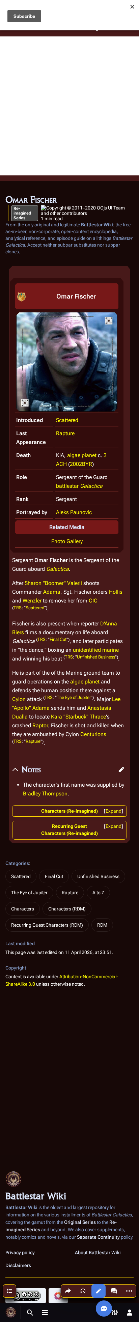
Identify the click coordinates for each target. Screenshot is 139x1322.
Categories (17, 863)
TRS (17, 607)
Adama (51, 592)
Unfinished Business (96, 656)
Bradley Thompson (45, 793)
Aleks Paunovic (74, 512)
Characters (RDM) (67, 908)
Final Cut (58, 639)
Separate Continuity (98, 1237)
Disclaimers (18, 1265)
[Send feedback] (104, 1308)
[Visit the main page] (11, 1312)
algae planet (81, 455)
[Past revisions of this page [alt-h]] (83, 1291)
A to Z (98, 892)
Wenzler (32, 600)
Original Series (80, 1222)
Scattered (67, 420)
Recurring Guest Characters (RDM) (47, 925)
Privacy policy (20, 1252)
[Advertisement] (69, 105)
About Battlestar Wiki (98, 1252)
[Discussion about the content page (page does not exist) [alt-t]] (114, 1291)
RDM (102, 925)
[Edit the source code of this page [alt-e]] (98, 1291)
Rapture (65, 433)
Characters (22, 908)
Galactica (91, 486)
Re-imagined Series (22, 213)
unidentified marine (96, 650)
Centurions (93, 734)
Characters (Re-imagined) (69, 811)
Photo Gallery (67, 541)
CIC (93, 600)
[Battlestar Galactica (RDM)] (21, 296)
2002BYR (81, 464)
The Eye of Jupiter (74, 697)
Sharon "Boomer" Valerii (53, 583)
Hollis (115, 592)
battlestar (67, 486)
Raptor (40, 725)
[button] (121, 769)
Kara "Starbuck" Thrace (78, 716)
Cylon (19, 699)
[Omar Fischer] (66, 361)
